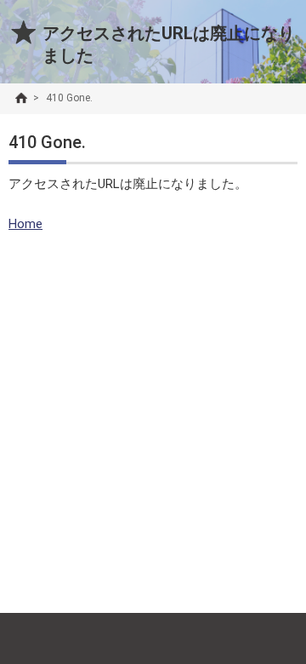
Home (25, 224)
